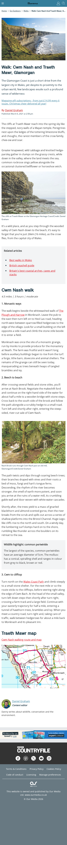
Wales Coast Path (33, 581)
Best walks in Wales (20, 260)
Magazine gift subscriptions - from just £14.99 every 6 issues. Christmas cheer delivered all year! (31, 102)
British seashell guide (21, 265)
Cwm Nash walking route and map (22, 639)
